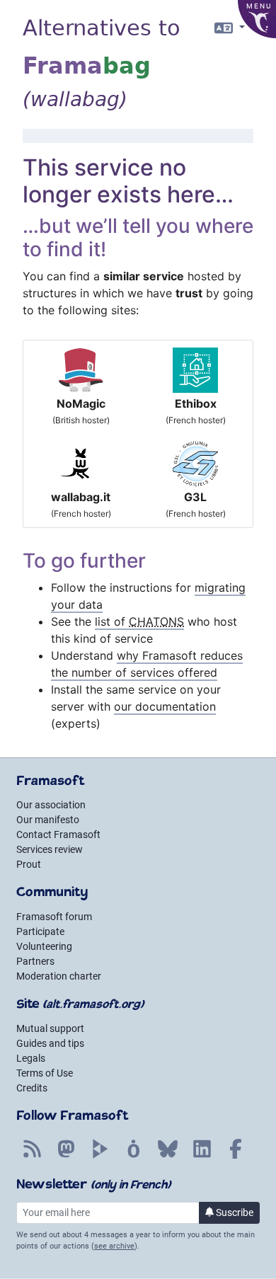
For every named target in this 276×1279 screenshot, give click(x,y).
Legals (30, 1058)
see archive (114, 1246)
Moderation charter (58, 976)
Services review (49, 849)
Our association (51, 804)
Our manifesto (47, 819)
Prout (28, 864)
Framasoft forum (54, 916)
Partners (35, 961)
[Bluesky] (167, 1156)
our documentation (165, 706)
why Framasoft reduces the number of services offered (147, 663)
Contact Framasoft (58, 834)
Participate (40, 931)
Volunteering (44, 946)
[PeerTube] (99, 1156)
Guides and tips (50, 1043)
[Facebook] (235, 1156)
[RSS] (31, 1156)
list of (139, 621)
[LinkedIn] (201, 1156)
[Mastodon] (65, 1156)
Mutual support (50, 1028)
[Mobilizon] (133, 1156)
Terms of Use (44, 1073)
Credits (31, 1088)
